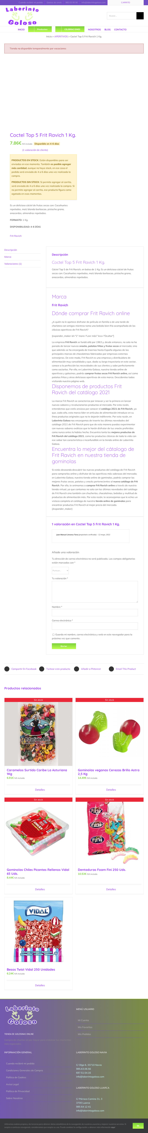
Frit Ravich (16, 235)
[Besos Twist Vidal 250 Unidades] (38, 931)
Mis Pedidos (84, 1034)
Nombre (57, 606)
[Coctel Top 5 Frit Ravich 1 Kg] (37, 91)
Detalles (40, 789)
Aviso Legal (12, 1084)
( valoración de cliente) (35, 149)
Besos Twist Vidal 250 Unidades (31, 969)
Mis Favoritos (85, 1027)
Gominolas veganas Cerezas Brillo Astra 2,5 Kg (108, 772)
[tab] (22, 250)
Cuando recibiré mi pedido (20, 1063)
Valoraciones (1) (13, 263)
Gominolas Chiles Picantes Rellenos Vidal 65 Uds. (38, 871)
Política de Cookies (16, 1077)
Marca (7, 256)
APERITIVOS (61, 36)
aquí (113, 1127)
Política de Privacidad (18, 1091)
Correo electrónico (62, 620)
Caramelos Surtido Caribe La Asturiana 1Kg (37, 772)
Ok (138, 1125)
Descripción (10, 249)
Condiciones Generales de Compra (24, 1070)
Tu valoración (60, 578)
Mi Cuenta (83, 1020)
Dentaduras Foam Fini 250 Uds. (102, 870)
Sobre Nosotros (14, 1098)
